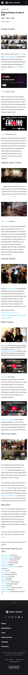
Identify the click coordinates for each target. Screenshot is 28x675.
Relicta (3, 91)
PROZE (3, 586)
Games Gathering (11, 288)
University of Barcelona (10, 56)
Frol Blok (3, 570)
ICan (2, 574)
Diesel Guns (4, 561)
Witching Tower (5, 591)
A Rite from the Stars (7, 557)
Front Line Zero (5, 572)
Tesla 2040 (4, 589)
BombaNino (4, 559)
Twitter (3, 537)
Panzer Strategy (5, 582)
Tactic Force (4, 221)
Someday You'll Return (7, 419)
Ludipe (21, 54)
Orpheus (3, 578)
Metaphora (4, 576)
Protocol (3, 584)
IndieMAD (16, 67)
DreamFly (4, 563)
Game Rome (4, 488)
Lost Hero (4, 377)
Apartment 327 (5, 555)
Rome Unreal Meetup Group (9, 495)
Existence (4, 565)
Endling (3, 134)
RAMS (3, 580)
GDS (4, 345)
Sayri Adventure (5, 588)
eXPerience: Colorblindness (9, 566)
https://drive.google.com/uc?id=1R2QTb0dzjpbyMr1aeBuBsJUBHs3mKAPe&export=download (13, 315)
